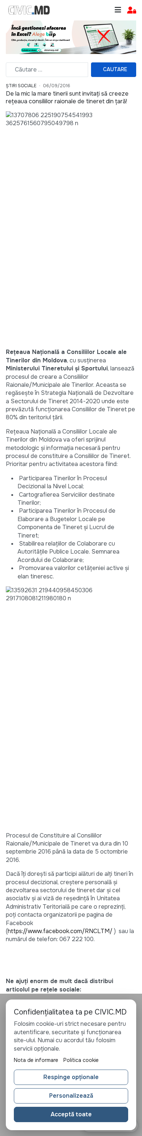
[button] (131, 10)
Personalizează (71, 1096)
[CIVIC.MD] (29, 10)
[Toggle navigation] (118, 10)
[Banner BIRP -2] (71, 37)
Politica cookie (81, 1060)
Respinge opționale (71, 1077)
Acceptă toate (71, 1114)
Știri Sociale (21, 86)
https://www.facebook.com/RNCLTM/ (60, 931)
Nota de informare (36, 1060)
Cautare (115, 69)
